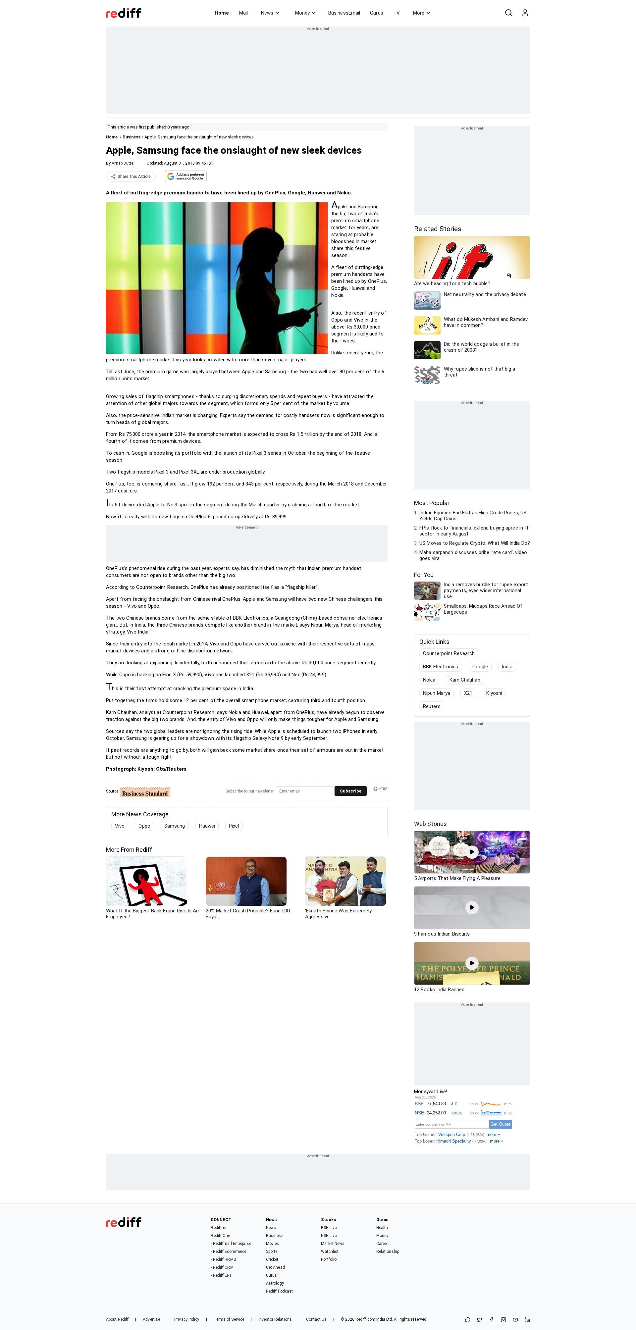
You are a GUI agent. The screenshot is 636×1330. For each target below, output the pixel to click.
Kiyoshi (494, 693)
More (418, 13)
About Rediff (117, 1319)
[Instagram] (503, 1320)
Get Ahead (275, 1267)
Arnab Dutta (122, 163)
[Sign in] (525, 13)
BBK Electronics (440, 667)
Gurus (376, 13)
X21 (468, 693)
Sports (272, 1251)
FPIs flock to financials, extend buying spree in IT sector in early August (474, 531)
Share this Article (134, 176)
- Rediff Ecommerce (228, 1251)
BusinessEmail (344, 13)
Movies (272, 1243)
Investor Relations (275, 1319)
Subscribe (350, 791)
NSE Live (329, 1235)
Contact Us (316, 1319)
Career (382, 1243)
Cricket (272, 1259)
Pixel (234, 826)
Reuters (432, 706)
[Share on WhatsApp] (467, 1320)
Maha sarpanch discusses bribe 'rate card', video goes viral (473, 555)
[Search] (508, 13)
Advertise (151, 1319)
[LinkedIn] (527, 1320)
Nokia (429, 680)
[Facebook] (491, 1320)
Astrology (275, 1283)
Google (480, 667)
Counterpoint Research (449, 653)
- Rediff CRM (222, 1267)
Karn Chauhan (465, 680)
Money (302, 13)
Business (131, 136)
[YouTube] (515, 1320)
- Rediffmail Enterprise (231, 1243)
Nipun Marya (436, 693)
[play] (472, 852)
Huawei (207, 826)
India (507, 667)
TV (396, 13)
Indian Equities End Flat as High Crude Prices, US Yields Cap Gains (472, 516)
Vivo (120, 826)
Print (383, 788)
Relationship (387, 1251)
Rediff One (220, 1235)
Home (222, 13)
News (267, 13)
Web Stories (430, 823)
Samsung (174, 826)
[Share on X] (479, 1320)
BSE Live (329, 1227)
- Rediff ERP (221, 1275)
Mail (243, 13)
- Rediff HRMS (223, 1259)
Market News (332, 1243)
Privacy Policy (186, 1319)
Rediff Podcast (279, 1291)
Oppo (144, 826)
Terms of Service (229, 1319)
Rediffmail (220, 1227)
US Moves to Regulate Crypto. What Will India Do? (474, 543)
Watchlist (330, 1251)
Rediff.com (365, 1319)
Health (382, 1227)
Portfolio (329, 1259)
